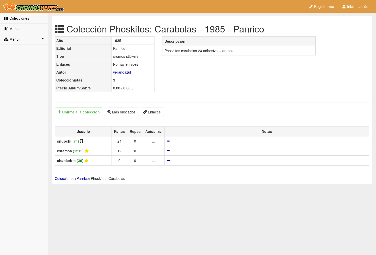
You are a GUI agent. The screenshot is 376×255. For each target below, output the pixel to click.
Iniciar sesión (357, 6)
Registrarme (323, 6)
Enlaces (154, 111)
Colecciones (18, 18)
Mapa (13, 28)
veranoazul (122, 72)
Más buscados (123, 111)
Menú (13, 39)
